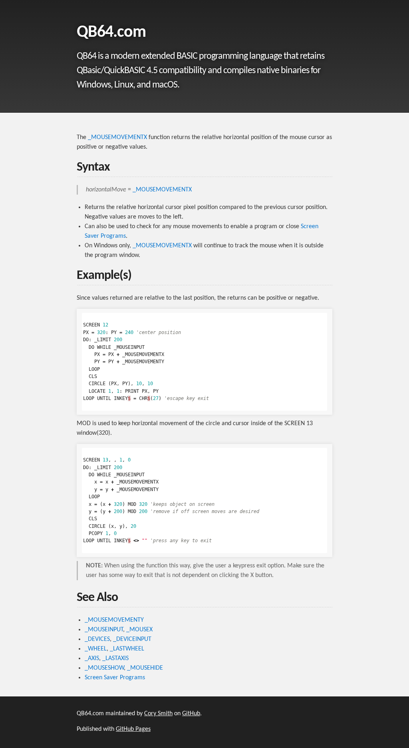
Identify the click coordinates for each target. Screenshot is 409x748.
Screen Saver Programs (115, 677)
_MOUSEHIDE (145, 668)
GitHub (191, 713)
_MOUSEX (139, 630)
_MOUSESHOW (104, 668)
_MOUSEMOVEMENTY (114, 620)
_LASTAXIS (115, 658)
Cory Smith (158, 713)
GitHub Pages (133, 729)
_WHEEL (96, 649)
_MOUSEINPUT (104, 630)
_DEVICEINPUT (132, 639)
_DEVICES (97, 639)
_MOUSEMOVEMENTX (117, 137)
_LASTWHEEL (127, 649)
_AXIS (92, 658)
